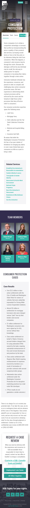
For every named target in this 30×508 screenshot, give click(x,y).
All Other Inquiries (15, 476)
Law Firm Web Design (13, 506)
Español (20, 2)
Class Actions (15, 20)
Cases (16, 35)
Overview (6, 35)
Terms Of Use (16, 500)
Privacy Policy (8, 500)
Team (11, 35)
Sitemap (23, 500)
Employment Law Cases (15, 470)
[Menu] (26, 3)
